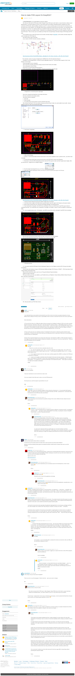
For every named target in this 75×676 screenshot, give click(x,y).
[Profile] (72, 8)
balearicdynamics (31, 397)
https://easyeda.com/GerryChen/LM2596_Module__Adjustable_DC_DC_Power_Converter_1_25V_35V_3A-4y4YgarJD (45, 56)
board (5, 625)
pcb (5, 628)
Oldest (43, 308)
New (71, 11)
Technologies (25, 661)
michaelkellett (27, 573)
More (3, 10)
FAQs (29, 662)
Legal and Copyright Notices (48, 662)
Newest (50, 308)
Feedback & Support (22, 662)
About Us (15, 662)
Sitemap (56, 662)
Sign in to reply (24, 306)
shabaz (25, 439)
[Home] (6, 3)
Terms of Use (33, 662)
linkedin (67, 662)
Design (5, 630)
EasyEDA (55, 34)
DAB (25, 368)
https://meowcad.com (32, 457)
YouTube (69, 662)
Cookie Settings (18, 664)
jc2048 (25, 310)
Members (16, 661)
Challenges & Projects (34, 661)
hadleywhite (7, 613)
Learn (20, 661)
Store (46, 661)
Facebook (65, 662)
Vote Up (24, 342)
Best (46, 308)
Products (42, 661)
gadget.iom (30, 450)
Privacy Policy (39, 662)
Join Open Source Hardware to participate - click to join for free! (37, 674)
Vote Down (26, 342)
